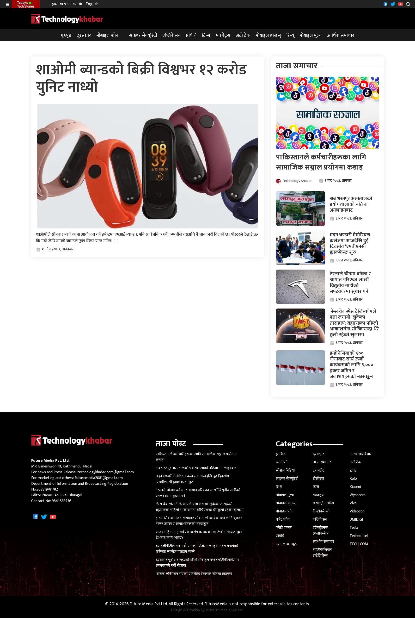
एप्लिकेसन (171, 35)
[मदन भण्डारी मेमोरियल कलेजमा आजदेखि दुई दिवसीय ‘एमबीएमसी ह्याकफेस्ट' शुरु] (300, 247)
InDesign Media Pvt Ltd (224, 610)
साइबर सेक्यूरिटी (143, 35)
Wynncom (358, 495)
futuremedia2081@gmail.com (99, 478)
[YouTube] (400, 4)
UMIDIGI (356, 519)
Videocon (357, 511)
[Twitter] (392, 4)
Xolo (353, 478)
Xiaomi (355, 487)
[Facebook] (384, 4)
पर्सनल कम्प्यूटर (287, 544)
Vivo (353, 503)
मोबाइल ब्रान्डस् (268, 35)
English (92, 4)
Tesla (354, 527)
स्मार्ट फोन (283, 462)
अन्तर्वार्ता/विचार (361, 454)
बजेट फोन (283, 519)
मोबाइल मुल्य (310, 35)
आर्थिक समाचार (340, 35)
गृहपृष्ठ (66, 35)
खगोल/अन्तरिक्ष (323, 503)
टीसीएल (318, 478)
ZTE (353, 470)
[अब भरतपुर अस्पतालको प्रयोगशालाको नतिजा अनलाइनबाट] (300, 208)
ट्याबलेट (318, 470)
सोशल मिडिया (285, 470)
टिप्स (206, 35)
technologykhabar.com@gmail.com (105, 472)
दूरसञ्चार (84, 35)
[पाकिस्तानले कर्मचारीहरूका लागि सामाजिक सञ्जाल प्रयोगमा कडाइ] (327, 112)
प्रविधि (191, 35)
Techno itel (359, 536)
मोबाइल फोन (107, 35)
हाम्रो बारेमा (60, 4)
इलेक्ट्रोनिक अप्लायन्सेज (321, 530)
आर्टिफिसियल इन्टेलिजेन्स (322, 553)
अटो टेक (243, 35)
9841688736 (61, 501)
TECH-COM (359, 544)
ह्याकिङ (281, 454)
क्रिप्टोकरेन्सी (321, 511)
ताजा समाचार (322, 462)
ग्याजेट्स (222, 35)
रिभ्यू (290, 35)
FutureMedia (216, 604)
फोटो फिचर (284, 527)
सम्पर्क (77, 4)
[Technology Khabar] (67, 18)
